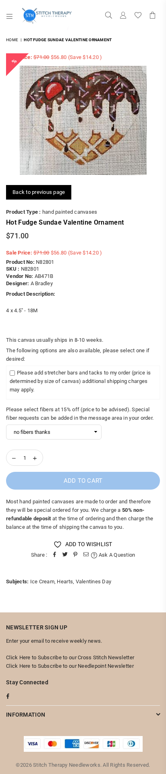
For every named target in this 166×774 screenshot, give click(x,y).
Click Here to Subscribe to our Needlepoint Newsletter (70, 666)
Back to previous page (38, 192)
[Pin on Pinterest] (75, 555)
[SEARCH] (109, 16)
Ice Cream (42, 581)
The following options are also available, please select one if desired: (77, 354)
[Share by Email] (86, 555)
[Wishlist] (138, 16)
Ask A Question (116, 555)
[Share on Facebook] (54, 555)
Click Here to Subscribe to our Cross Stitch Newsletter (70, 657)
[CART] (152, 16)
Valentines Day (94, 581)
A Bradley (42, 283)
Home (12, 40)
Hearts (65, 581)
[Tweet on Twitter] (65, 555)
